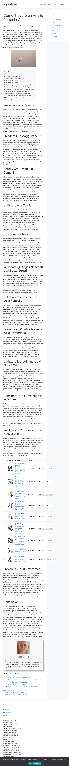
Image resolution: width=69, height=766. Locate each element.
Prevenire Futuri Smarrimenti (15, 98)
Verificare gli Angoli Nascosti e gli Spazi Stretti (20, 85)
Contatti (42, 4)
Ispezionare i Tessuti (12, 82)
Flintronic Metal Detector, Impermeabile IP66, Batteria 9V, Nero (20, 560)
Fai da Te (55, 22)
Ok (30, 763)
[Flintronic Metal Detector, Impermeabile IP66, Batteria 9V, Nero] (10, 559)
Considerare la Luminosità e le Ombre (18, 93)
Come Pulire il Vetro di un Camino (14, 692)
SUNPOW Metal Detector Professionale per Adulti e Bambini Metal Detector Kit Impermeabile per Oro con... (20, 468)
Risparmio (55, 36)
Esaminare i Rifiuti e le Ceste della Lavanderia (20, 89)
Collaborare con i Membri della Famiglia (17, 87)
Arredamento (56, 19)
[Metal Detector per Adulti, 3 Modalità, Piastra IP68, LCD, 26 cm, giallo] (10, 550)
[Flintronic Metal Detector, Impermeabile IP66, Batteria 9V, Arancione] (10, 516)
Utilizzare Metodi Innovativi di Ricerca (17, 91)
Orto (53, 31)
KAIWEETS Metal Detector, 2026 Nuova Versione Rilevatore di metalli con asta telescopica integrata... (19, 528)
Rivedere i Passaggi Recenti (14, 76)
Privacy (62, 4)
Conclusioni (9, 100)
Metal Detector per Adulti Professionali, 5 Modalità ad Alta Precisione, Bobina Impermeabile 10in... (20, 481)
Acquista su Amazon (46, 468)
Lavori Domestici (10, 690)
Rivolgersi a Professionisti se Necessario (18, 95)
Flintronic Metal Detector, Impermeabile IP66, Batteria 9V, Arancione (20, 516)
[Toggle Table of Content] (32, 71)
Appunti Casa (10, 4)
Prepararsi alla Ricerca (12, 74)
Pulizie (54, 33)
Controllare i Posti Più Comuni (15, 78)
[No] (67, 761)
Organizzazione (57, 28)
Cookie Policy (52, 4)
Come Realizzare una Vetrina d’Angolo (16, 694)
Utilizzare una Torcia (12, 80)
